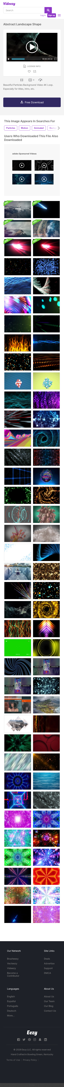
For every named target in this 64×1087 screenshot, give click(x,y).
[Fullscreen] (55, 59)
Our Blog (48, 1006)
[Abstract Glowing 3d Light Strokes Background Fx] (17, 247)
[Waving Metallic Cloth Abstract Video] (46, 800)
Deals (47, 958)
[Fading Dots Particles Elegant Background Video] (46, 324)
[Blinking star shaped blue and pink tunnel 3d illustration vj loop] (46, 819)
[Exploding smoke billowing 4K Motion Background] (17, 533)
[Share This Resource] (35, 71)
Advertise (49, 963)
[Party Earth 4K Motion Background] (46, 476)
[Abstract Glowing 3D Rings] (46, 400)
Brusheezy (13, 958)
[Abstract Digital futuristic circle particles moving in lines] (17, 419)
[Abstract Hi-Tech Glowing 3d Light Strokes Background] (46, 247)
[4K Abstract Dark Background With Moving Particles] (17, 400)
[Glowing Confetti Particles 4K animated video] (17, 266)
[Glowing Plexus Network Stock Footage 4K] (46, 724)
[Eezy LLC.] (32, 1033)
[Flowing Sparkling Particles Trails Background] (17, 609)
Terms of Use (13, 1060)
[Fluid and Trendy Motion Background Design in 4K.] (17, 762)
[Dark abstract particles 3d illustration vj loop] (17, 876)
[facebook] (18, 1039)
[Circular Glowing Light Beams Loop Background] (17, 305)
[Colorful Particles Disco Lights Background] (46, 647)
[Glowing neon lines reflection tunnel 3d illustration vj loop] (46, 857)
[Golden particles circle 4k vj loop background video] (46, 609)
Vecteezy (12, 963)
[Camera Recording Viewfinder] (17, 647)
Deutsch (11, 1010)
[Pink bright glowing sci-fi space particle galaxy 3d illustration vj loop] (17, 819)
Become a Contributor (13, 974)
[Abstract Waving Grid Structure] (17, 285)
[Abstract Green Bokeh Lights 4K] (17, 495)
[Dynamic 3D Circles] (46, 743)
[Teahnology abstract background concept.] (21, 180)
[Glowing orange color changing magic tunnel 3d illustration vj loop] (17, 895)
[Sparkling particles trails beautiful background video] (17, 590)
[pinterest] (29, 1039)
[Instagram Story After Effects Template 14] (46, 666)
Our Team (49, 1001)
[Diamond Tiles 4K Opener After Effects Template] (17, 571)
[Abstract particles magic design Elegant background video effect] (46, 552)
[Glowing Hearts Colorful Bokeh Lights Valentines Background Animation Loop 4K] (46, 590)
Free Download (34, 102)
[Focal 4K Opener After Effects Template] (17, 209)
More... (11, 1015)
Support (48, 968)
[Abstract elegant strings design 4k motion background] (46, 457)
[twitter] (23, 1039)
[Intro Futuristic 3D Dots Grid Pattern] (17, 476)
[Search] (48, 10)
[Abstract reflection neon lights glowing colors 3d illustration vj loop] (46, 838)
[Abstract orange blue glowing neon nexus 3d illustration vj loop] (46, 914)
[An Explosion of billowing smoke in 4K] (46, 533)
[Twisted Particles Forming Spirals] (46, 686)
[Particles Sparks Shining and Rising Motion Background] (17, 324)
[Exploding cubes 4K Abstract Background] (17, 381)
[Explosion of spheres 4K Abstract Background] (46, 381)
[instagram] (34, 1039)
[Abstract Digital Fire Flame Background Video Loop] (17, 343)
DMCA (47, 973)
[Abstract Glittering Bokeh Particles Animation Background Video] (46, 305)
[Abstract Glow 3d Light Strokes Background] (46, 209)
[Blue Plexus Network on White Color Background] (17, 552)
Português (12, 1006)
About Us (49, 996)
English (11, 996)
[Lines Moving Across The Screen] (46, 781)
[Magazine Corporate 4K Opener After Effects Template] (17, 705)
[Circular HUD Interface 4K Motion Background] (17, 514)
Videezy (11, 968)
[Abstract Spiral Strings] (17, 666)
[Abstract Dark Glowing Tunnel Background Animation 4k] (17, 743)
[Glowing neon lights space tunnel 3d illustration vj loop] (17, 914)
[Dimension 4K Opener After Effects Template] (17, 228)
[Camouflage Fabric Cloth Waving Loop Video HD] (17, 457)
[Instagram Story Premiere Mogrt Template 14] (17, 686)
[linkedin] (45, 1039)
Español (11, 1001)
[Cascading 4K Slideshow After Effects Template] (46, 705)
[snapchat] (40, 1039)
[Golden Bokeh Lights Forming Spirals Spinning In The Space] (46, 495)
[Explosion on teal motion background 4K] (46, 514)
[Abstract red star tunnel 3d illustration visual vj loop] (46, 876)
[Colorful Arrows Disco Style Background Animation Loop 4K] (46, 628)
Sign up (51, 15)
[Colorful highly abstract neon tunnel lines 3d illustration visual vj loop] (17, 800)
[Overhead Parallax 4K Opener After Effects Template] (46, 228)
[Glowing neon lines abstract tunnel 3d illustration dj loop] (17, 838)
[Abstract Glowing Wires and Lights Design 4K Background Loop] (46, 362)
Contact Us (50, 1010)
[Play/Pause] (8, 59)
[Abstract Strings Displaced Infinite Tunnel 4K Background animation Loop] (46, 438)
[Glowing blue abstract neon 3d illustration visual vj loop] (17, 781)
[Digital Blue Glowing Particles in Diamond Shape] (46, 419)
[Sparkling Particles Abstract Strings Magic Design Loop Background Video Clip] (46, 343)
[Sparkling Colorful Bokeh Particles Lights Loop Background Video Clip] (17, 362)
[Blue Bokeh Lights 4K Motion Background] (46, 266)
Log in (43, 15)
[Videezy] (9, 4)
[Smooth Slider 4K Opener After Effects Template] (17, 724)
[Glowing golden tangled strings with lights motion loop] (46, 571)
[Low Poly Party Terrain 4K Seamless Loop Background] (17, 438)
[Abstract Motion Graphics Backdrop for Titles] (46, 285)
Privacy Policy (30, 1060)
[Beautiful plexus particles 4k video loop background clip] (46, 762)
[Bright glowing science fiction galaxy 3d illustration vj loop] (46, 895)
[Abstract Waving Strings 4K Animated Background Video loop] (17, 628)
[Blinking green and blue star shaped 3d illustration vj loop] (17, 857)
